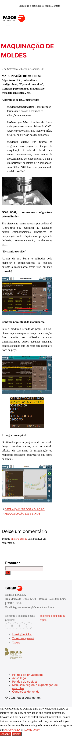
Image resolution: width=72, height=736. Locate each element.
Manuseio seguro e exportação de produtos (35, 686)
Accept (5, 733)
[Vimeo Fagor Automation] (22, 625)
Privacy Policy (12, 729)
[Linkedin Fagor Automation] (15, 625)
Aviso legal (19, 678)
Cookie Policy (31, 729)
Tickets (16, 642)
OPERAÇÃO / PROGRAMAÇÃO (25, 509)
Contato (56, 5)
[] (7, 573)
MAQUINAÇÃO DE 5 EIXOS (22, 513)
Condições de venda (25, 691)
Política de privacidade (27, 674)
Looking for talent (22, 634)
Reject (16, 733)
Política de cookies (24, 681)
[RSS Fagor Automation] (29, 625)
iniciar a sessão (19, 538)
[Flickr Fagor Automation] (9, 625)
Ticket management (23, 638)
